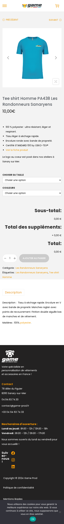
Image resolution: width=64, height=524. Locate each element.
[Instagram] (13, 460)
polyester (25, 322)
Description (13, 292)
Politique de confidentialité (18, 487)
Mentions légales (12, 499)
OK (32, 519)
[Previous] (8, 58)
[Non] (60, 512)
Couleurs (8, 187)
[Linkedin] (13, 466)
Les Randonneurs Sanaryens (32, 268)
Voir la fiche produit (17, 150)
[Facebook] (13, 453)
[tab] (32, 292)
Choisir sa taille (13, 174)
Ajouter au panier (34, 258)
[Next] (56, 58)
